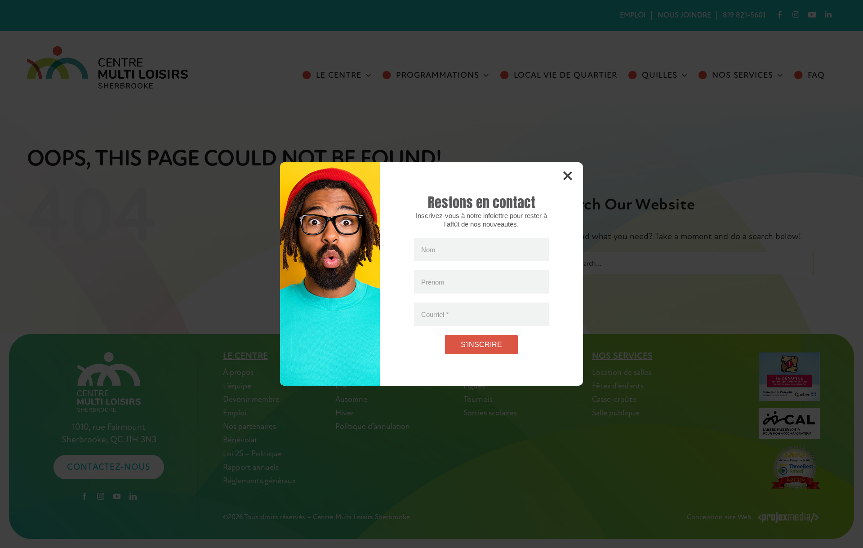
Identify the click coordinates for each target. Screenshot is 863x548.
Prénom (433, 281)
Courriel (435, 314)
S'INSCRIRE (481, 344)
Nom (428, 249)
